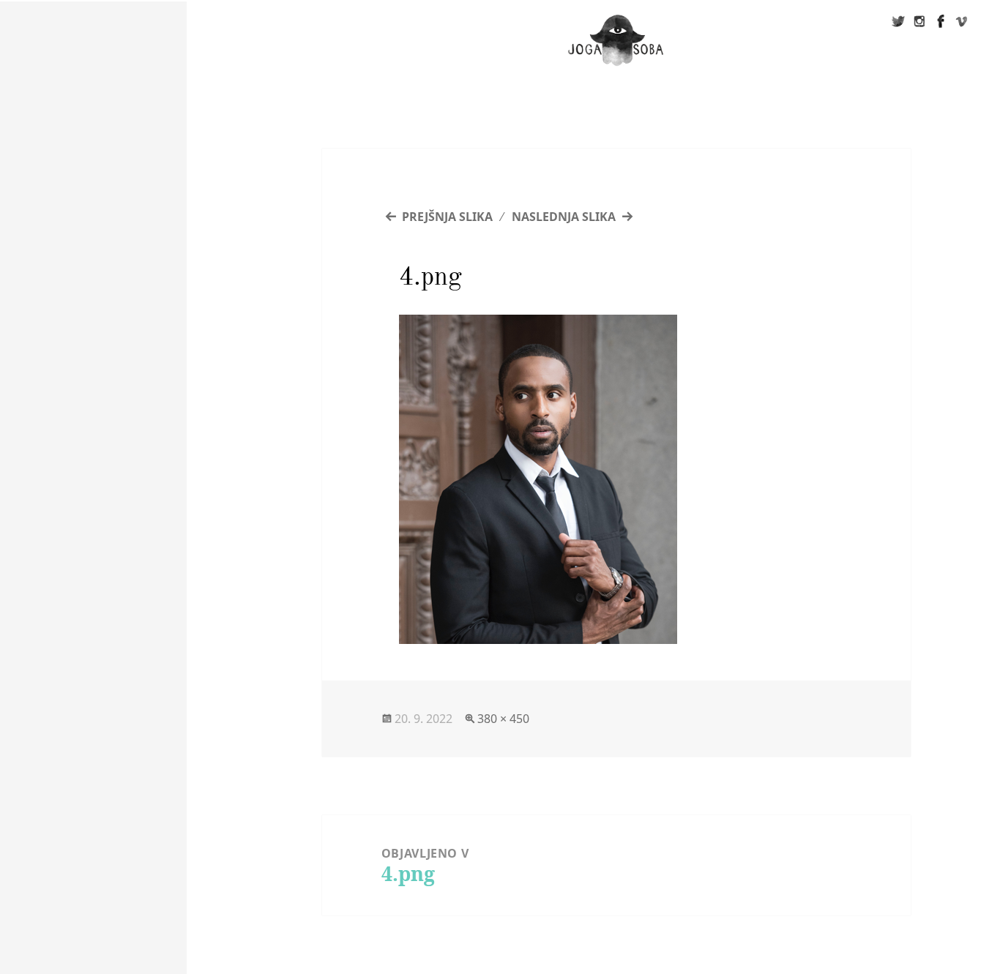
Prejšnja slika (447, 217)
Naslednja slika (564, 217)
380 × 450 (503, 719)
